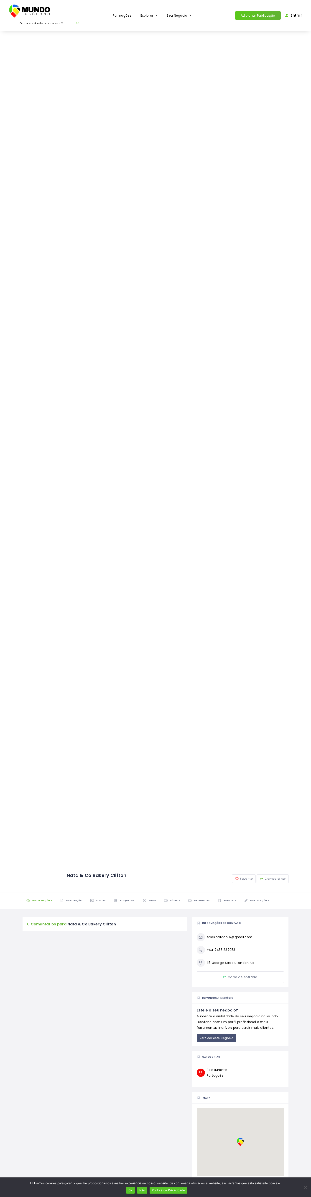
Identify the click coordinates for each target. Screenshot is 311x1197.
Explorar (146, 15)
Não (142, 1190)
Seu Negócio (177, 15)
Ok (130, 1190)
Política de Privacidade (168, 1190)
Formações (122, 15)
